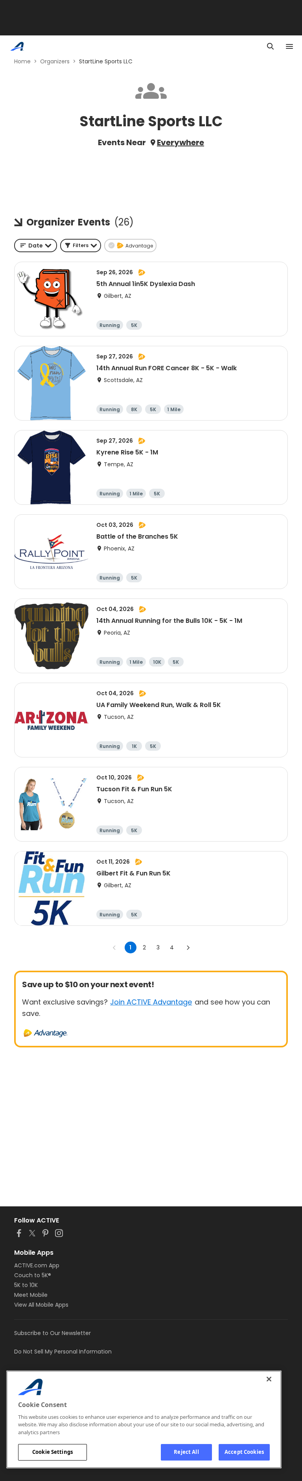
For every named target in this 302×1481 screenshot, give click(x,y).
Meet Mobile (31, 1295)
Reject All (186, 1451)
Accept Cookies (244, 1451)
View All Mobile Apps (41, 1305)
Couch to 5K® (32, 1275)
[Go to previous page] (114, 947)
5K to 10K (26, 1285)
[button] (80, 245)
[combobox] (35, 245)
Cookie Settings (52, 1451)
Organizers (55, 61)
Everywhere (180, 142)
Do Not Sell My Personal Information (63, 1351)
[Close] (269, 1379)
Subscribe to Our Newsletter (52, 1333)
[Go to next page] (188, 947)
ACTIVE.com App (36, 1265)
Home (22, 61)
